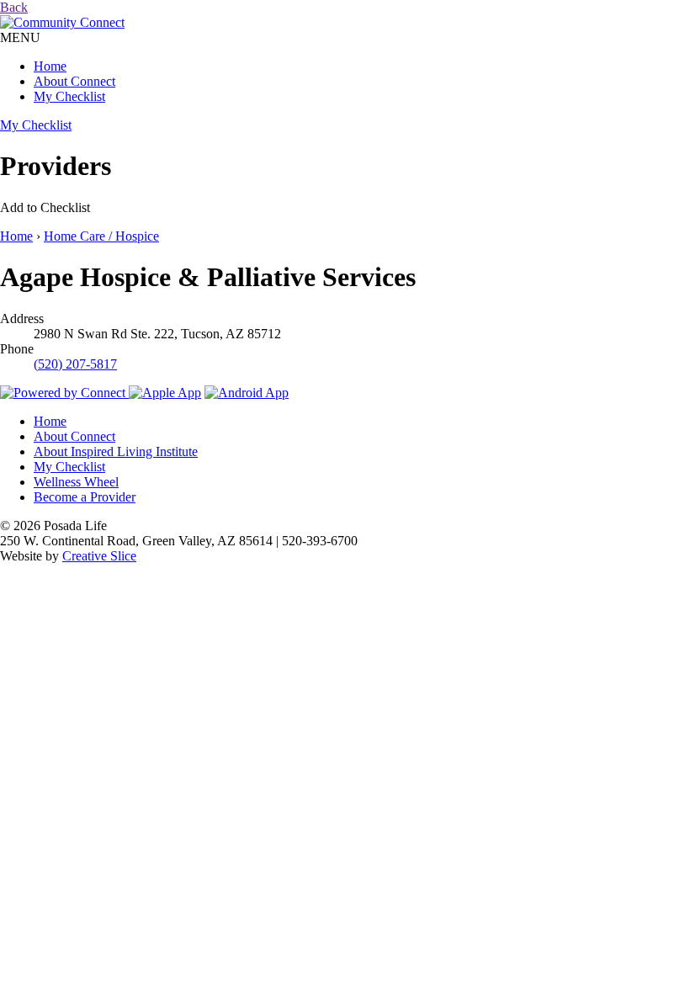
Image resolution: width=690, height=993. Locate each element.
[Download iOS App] (165, 392)
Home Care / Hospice (101, 236)
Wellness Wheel (76, 482)
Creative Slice (99, 556)
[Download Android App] (246, 392)
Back (14, 7)
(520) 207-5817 (75, 364)
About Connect (74, 81)
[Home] (62, 22)
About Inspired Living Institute (116, 451)
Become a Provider (84, 497)
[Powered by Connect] (64, 392)
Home (50, 66)
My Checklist (69, 96)
